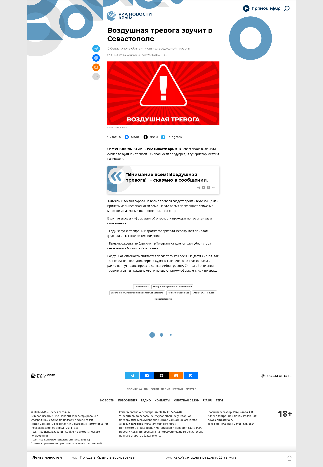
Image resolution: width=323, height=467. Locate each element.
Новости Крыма (163, 299)
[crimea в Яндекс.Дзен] (161, 375)
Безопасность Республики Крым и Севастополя (137, 292)
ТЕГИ (219, 401)
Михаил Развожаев (178, 292)
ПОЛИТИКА (134, 389)
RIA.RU (207, 401)
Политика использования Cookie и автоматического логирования (65, 434)
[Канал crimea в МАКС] (191, 375)
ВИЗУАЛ (190, 389)
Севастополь (142, 286)
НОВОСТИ (107, 401)
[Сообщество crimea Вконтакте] (147, 375)
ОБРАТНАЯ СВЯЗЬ (186, 401)
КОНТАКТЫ (162, 401)
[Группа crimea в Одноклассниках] (176, 375)
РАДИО (146, 401)
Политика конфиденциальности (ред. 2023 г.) (60, 440)
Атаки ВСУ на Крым (204, 292)
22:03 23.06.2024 (116, 55)
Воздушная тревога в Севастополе (172, 286)
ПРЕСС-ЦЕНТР (127, 401)
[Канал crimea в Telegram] (132, 375)
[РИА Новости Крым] (129, 16)
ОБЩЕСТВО (151, 389)
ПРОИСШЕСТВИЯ (172, 389)
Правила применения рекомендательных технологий (66, 444)
